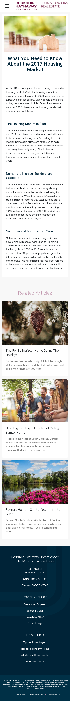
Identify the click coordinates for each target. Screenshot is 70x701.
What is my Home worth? (35, 655)
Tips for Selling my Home (35, 648)
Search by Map (35, 610)
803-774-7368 (40, 585)
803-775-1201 (39, 578)
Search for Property (35, 604)
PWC (39, 245)
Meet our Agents (35, 661)
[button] (7, 6)
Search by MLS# (35, 616)
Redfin (57, 138)
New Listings (35, 623)
